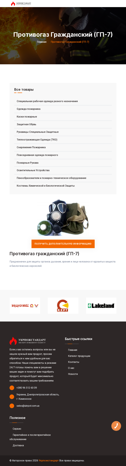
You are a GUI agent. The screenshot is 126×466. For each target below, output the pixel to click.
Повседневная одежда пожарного (37, 155)
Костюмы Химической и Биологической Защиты (46, 185)
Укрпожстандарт (49, 460)
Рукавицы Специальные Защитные (38, 131)
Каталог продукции (78, 356)
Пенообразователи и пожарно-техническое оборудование (51, 178)
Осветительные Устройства (33, 170)
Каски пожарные (27, 116)
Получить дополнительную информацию (63, 244)
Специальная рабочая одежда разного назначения (47, 101)
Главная (41, 41)
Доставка (18, 445)
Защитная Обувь (26, 124)
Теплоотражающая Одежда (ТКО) (37, 139)
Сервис (16, 428)
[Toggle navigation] (115, 4)
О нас (70, 368)
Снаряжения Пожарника (31, 147)
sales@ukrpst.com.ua (27, 405)
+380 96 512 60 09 (26, 387)
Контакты (73, 362)
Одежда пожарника (28, 108)
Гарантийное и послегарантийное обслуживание (30, 437)
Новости (72, 374)
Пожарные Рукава (27, 162)
